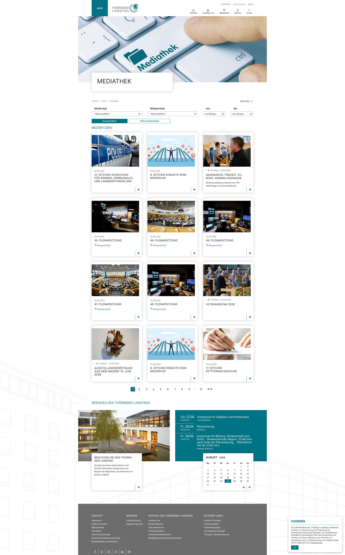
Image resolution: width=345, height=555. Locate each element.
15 (241, 474)
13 (228, 474)
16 (248, 474)
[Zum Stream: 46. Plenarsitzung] (171, 280)
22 (241, 477)
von (208, 108)
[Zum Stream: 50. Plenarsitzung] (115, 216)
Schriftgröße (225, 4)
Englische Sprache (134, 524)
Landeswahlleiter (211, 524)
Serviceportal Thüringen (214, 531)
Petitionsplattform (156, 531)
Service (237, 13)
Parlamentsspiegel (212, 527)
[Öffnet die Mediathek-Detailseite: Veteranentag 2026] (227, 280)
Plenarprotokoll (103, 245)
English (250, 4)
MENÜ (100, 8)
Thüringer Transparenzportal (216, 534)
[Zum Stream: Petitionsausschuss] (227, 344)
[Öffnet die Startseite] (125, 13)
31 (208, 485)
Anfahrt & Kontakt (99, 524)
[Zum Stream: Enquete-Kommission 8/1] (171, 151)
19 (221, 477)
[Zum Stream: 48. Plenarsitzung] (227, 216)
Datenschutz (317, 543)
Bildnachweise (98, 527)
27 (228, 481)
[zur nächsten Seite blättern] (201, 389)
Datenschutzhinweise (101, 534)
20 (228, 477)
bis (235, 108)
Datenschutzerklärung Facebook (106, 538)
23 (248, 477)
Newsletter (96, 531)
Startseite (95, 101)
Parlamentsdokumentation (159, 534)
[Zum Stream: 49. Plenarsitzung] (171, 216)
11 (215, 474)
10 (208, 474)
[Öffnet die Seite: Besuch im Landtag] (124, 435)
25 (214, 481)
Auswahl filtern (109, 121)
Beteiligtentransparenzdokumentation (165, 538)
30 (248, 481)
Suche (249, 13)
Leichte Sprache (239, 4)
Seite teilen (245, 101)
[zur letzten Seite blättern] (210, 389)
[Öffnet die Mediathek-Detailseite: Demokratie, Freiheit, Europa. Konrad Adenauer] (227, 151)
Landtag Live (208, 13)
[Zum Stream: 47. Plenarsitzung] (115, 280)
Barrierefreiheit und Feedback (105, 541)
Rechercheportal (155, 524)
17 (208, 477)
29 (241, 481)
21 (235, 477)
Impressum (96, 520)
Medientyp (100, 108)
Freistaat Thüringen (212, 520)
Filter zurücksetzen (149, 121)
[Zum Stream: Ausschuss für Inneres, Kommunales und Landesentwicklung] (115, 151)
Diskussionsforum (156, 527)
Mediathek (224, 13)
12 (221, 474)
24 (208, 481)
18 (215, 477)
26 (221, 481)
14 (234, 474)
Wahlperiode (157, 108)
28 (234, 481)
